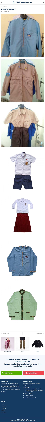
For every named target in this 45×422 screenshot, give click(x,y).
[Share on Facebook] (2, 11)
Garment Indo (4, 6)
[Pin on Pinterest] (6, 11)
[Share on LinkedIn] (8, 11)
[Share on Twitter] (4, 11)
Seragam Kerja (6, 333)
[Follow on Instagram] (3, 391)
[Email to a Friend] (5, 11)
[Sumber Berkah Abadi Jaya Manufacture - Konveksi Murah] (22, 2)
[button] (43, 2)
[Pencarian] (1, 2)
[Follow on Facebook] (1, 391)
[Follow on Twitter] (4, 391)
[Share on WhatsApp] (1, 11)
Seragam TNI (39, 333)
